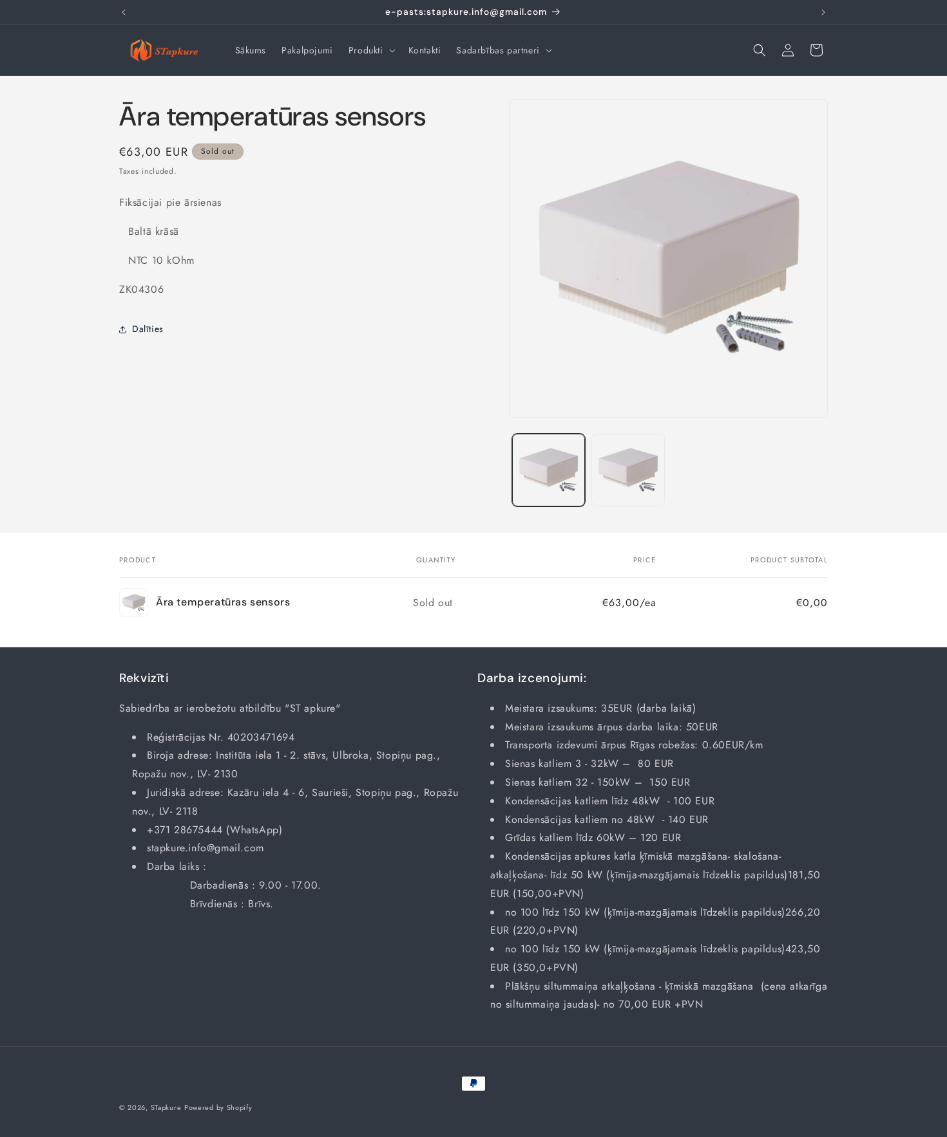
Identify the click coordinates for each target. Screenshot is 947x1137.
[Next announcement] (823, 12)
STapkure (166, 1107)
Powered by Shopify (218, 1107)
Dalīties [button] (148, 328)
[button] (371, 50)
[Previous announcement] (124, 12)
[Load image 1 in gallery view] (548, 470)
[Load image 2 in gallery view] (627, 470)
